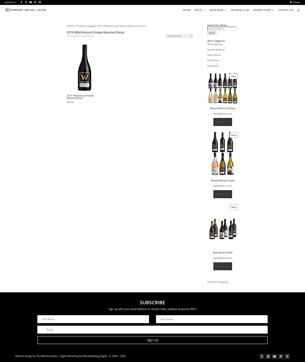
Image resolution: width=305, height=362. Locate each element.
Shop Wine (216, 10)
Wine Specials (214, 44)
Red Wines (213, 65)
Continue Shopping (217, 281)
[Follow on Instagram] (268, 356)
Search (212, 32)
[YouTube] (31, 2)
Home (187, 10)
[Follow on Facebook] (261, 356)
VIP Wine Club (239, 10)
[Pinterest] (35, 2)
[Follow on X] (287, 356)
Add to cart (223, 121)
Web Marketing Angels (94, 356)
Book (198, 10)
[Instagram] (40, 2)
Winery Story (262, 10)
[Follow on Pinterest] (280, 356)
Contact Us (286, 10)
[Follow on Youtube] (274, 356)
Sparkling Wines (216, 49)
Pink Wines (213, 60)
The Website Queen (46, 356)
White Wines (214, 54)
